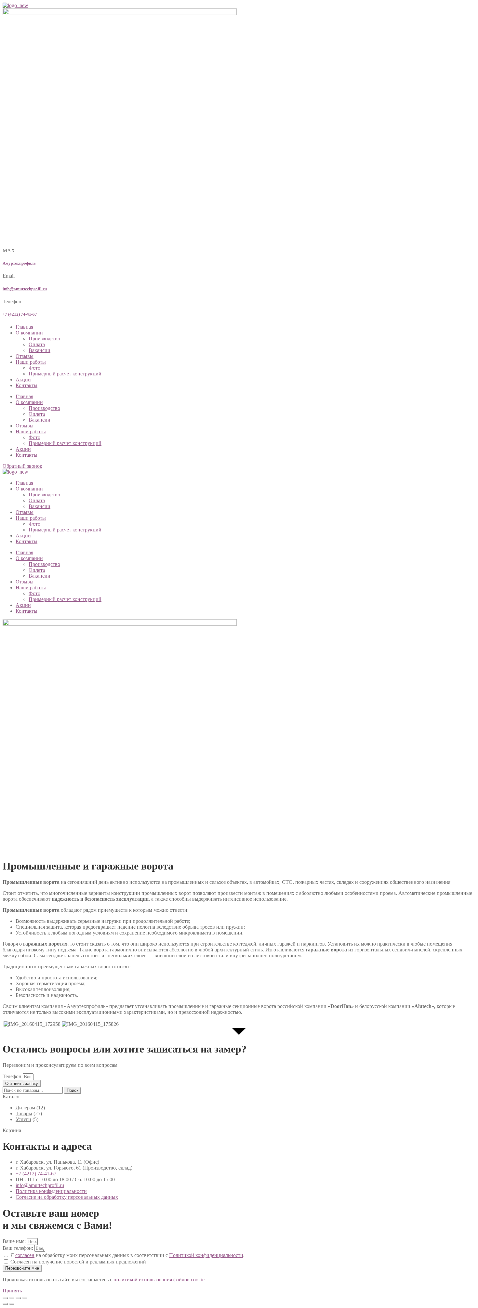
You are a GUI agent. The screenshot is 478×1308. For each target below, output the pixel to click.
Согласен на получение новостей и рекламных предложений (78, 1261)
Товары (24, 1113)
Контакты (26, 385)
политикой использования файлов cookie (159, 1279)
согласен (24, 1255)
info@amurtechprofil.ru (25, 288)
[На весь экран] (11, 1298)
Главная (24, 327)
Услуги (23, 1119)
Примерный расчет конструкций (65, 373)
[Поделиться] (18, 1298)
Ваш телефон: (18, 1248)
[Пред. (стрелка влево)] (5, 1304)
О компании (29, 332)
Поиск (72, 1090)
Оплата (37, 344)
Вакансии (39, 350)
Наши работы (31, 362)
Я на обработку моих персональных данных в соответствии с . (127, 1255)
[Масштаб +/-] (5, 1298)
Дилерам (25, 1107)
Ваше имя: (15, 1241)
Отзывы (24, 356)
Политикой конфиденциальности (206, 1255)
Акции (23, 379)
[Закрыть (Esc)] (24, 1298)
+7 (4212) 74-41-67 (20, 314)
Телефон (13, 1076)
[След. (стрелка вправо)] (11, 1304)
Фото (34, 368)
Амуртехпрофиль (19, 263)
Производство (44, 338)
